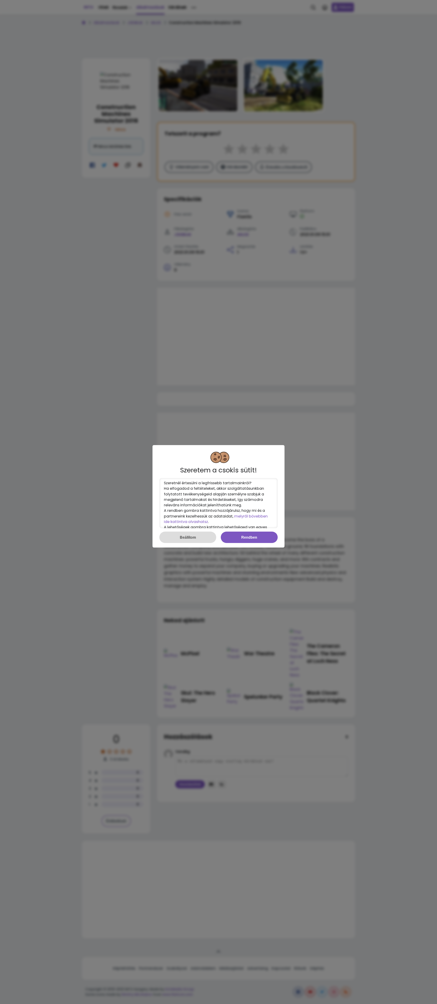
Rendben (249, 537)
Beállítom (188, 537)
